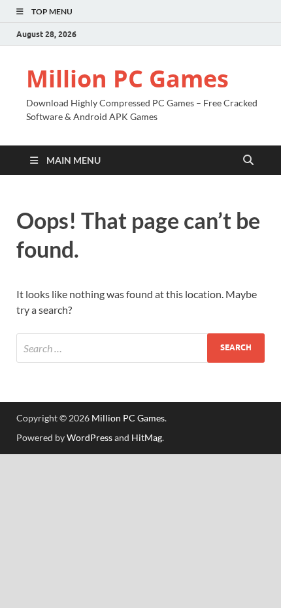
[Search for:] (140, 348)
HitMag (146, 437)
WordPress (89, 437)
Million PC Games (127, 79)
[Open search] (248, 160)
